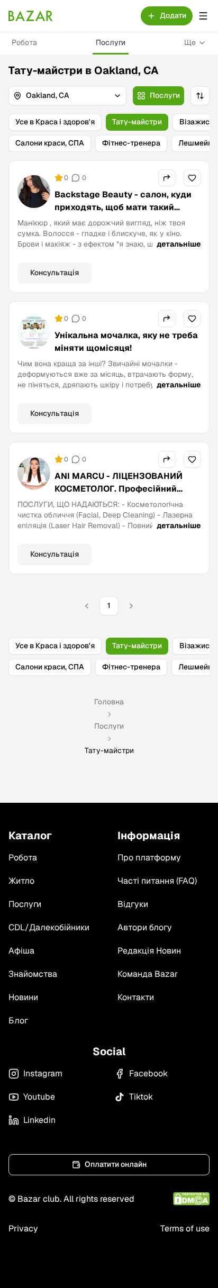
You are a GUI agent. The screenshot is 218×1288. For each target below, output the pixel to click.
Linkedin (39, 1120)
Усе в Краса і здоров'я (55, 121)
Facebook (148, 1073)
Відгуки (132, 904)
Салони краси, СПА (49, 143)
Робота (24, 42)
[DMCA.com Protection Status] (191, 1198)
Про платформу (149, 857)
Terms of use (185, 1228)
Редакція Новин (149, 950)
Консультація (54, 272)
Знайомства (32, 973)
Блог (18, 1020)
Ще (190, 42)
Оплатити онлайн (116, 1164)
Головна (109, 701)
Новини (23, 997)
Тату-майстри (137, 121)
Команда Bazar (147, 973)
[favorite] (192, 177)
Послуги (110, 42)
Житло (21, 880)
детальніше (179, 244)
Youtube (39, 1096)
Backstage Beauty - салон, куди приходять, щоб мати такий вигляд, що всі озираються (123, 207)
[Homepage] (30, 16)
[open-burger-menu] (203, 15)
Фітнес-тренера (131, 143)
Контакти (135, 997)
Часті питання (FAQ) (157, 880)
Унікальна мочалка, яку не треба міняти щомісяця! (126, 341)
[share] (166, 177)
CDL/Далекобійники (48, 927)
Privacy (23, 1228)
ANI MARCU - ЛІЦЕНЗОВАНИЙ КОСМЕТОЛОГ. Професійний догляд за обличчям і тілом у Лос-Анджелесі (118, 495)
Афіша (21, 950)
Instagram (42, 1073)
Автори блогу (144, 927)
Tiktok (141, 1096)
